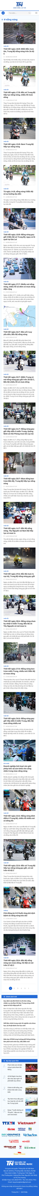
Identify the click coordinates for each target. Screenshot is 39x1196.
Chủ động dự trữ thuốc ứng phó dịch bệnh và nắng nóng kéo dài (19, 914)
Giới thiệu (24, 1192)
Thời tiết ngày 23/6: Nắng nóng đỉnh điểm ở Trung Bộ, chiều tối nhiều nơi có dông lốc (19, 818)
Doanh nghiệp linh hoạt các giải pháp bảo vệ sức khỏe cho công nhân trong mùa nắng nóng (17, 768)
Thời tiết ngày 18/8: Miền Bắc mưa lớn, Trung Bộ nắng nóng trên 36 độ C (19, 51)
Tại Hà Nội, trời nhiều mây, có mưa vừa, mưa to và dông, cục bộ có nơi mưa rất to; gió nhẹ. (19, 61)
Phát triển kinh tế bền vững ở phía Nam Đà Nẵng (15, 1067)
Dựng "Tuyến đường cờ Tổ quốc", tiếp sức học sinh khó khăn (15, 1112)
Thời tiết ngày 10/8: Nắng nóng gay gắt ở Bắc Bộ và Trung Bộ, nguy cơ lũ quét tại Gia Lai (19, 236)
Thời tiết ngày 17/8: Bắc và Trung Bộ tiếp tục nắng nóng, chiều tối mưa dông (19, 94)
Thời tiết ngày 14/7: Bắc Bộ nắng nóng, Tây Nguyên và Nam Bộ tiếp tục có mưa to (18, 530)
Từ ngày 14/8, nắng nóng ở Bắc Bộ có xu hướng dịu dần (18, 192)
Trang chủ (15, 1192)
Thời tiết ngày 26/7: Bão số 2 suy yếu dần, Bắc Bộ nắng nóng (18, 333)
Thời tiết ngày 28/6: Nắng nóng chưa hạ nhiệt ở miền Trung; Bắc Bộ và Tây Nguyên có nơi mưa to (20, 623)
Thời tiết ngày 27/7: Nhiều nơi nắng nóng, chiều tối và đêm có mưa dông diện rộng (19, 286)
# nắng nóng (11, 19)
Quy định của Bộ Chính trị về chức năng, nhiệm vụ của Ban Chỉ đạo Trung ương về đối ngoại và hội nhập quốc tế (19, 1003)
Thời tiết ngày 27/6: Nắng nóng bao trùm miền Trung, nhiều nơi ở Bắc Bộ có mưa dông (19, 671)
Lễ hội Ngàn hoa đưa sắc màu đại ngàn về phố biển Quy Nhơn (15, 1078)
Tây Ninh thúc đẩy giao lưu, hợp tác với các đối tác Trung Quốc (15, 1101)
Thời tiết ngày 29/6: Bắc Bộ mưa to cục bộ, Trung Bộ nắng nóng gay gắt (19, 575)
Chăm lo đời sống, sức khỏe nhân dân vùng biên (15, 1089)
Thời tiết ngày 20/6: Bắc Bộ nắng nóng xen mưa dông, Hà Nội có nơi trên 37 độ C (18, 962)
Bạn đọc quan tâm (12, 1061)
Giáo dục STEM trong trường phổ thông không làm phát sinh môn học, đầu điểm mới (19, 1040)
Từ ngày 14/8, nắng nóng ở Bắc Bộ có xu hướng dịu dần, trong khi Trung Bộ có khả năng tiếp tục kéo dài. (19, 202)
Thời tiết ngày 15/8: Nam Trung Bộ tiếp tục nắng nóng (19, 145)
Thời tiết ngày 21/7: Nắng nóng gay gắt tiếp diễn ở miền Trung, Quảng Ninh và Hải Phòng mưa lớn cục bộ (19, 431)
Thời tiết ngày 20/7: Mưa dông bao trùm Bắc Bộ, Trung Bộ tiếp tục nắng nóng (19, 481)
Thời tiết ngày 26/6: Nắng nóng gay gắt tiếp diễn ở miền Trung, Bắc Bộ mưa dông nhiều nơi (19, 720)
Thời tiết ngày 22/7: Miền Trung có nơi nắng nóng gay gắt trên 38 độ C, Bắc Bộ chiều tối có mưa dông (19, 379)
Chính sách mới (11, 997)
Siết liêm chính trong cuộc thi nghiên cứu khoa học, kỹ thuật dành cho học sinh (20, 1024)
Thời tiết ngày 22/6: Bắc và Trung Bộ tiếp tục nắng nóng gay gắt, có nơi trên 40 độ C (19, 867)
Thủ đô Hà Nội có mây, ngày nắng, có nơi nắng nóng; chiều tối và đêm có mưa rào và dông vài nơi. (19, 541)
